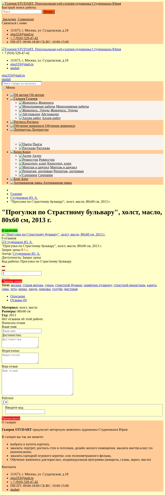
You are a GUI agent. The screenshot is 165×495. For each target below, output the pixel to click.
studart (14, 68)
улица (49, 285)
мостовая (71, 289)
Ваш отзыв (10, 366)
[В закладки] (3, 278)
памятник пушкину (98, 285)
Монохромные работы (72, 106)
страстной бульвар (68, 285)
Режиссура (47, 159)
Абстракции (50, 114)
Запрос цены (12, 281)
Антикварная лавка (57, 182)
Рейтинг (8, 398)
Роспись (32, 122)
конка (22, 289)
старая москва (33, 285)
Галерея (31, 98)
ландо (33, 289)
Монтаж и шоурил (63, 167)
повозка (44, 289)
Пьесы (37, 144)
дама (5, 289)
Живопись (46, 102)
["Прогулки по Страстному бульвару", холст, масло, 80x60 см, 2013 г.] (53, 234)
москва (16, 285)
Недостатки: (11, 350)
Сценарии (45, 175)
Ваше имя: (9, 326)
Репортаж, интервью (68, 171)
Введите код (14, 407)
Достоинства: (11, 335)
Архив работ (51, 118)
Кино (26, 152)
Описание (17, 296)
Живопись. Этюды (64, 110)
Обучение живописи (59, 126)
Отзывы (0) (18, 300)
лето (13, 289)
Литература (40, 129)
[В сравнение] (7, 278)
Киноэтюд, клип (59, 163)
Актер (36, 156)
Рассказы (43, 148)
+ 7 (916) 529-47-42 (24, 38)
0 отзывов (9, 238)
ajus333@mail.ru (22, 34)
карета (151, 285)
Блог (24, 179)
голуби (57, 289)
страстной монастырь (129, 285)
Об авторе (36, 95)
